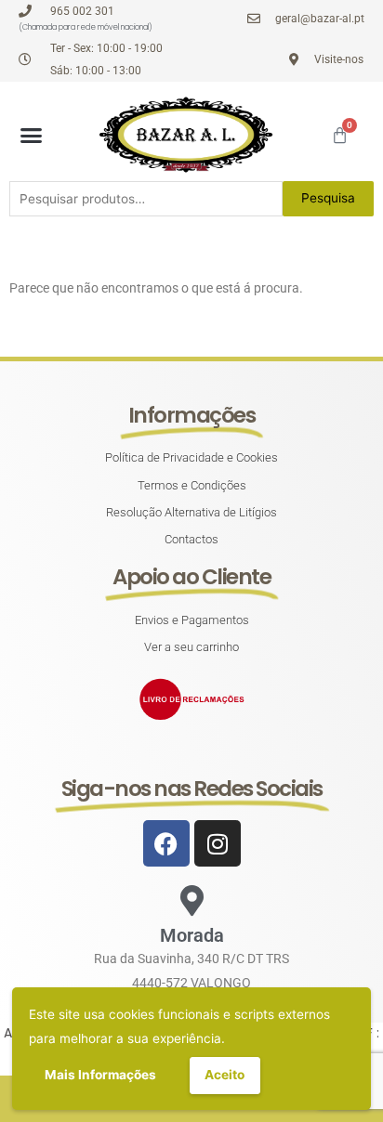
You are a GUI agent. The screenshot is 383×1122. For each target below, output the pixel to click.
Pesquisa (328, 197)
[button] (31, 134)
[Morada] (192, 900)
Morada (192, 935)
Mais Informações (100, 1074)
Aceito (224, 1074)
